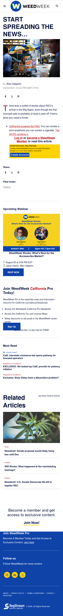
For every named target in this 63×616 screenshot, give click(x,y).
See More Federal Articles (49, 395)
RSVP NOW (13, 272)
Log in (18, 138)
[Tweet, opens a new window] (11, 96)
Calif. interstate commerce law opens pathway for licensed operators (29, 357)
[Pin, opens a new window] (18, 96)
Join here (29, 542)
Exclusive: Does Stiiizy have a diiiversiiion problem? (31, 377)
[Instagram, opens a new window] (7, 575)
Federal (7, 186)
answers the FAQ (24, 126)
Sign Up (12, 326)
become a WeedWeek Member (36, 139)
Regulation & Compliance (12, 364)
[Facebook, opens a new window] (5, 96)
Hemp (7, 447)
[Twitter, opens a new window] (23, 575)
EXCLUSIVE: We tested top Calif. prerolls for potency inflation (31, 368)
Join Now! (31, 522)
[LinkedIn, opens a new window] (15, 575)
